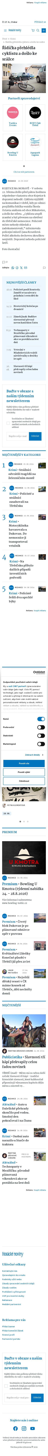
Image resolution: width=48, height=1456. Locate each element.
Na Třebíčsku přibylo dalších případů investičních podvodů (21, 569)
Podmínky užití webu (12, 1279)
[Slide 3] (28, 821)
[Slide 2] (24, 821)
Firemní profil (8, 1335)
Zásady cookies (9, 1288)
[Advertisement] (24, 11)
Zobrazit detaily (32, 755)
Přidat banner (8, 1326)
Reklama (30, 3)
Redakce (12, 181)
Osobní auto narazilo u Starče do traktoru (15, 1140)
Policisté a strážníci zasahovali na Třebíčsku (21, 500)
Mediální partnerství (11, 1304)
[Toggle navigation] (5, 30)
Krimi (13, 39)
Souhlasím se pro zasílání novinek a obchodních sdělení (26, 423)
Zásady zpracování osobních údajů (18, 1283)
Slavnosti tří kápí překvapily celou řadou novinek (26, 369)
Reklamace (7, 1300)
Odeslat (35, 436)
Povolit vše (24, 763)
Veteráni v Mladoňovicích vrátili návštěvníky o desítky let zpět (26, 354)
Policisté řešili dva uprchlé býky (21, 597)
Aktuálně (9, 1104)
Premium (9, 884)
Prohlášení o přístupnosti (14, 1292)
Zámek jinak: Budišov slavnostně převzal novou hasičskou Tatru (26, 319)
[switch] (41, 727)
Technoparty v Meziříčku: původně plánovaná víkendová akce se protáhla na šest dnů (26, 336)
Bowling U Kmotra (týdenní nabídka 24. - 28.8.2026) (22, 889)
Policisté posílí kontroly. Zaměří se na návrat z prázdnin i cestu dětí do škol (27, 294)
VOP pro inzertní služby (13, 1296)
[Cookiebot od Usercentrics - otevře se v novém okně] (34, 672)
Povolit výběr (24, 772)
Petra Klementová (16, 805)
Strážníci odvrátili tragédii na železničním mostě (22, 474)
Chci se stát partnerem (24, 172)
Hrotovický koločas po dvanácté (26, 308)
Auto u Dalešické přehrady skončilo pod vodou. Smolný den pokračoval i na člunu (16, 1112)
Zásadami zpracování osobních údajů (24, 420)
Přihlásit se (40, 22)
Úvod (4, 39)
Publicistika (12, 1057)
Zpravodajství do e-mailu (13, 1275)
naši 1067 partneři (17, 686)
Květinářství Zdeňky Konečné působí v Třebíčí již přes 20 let (16, 957)
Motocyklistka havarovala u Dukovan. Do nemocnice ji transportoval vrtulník (18, 535)
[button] (44, 30)
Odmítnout (24, 781)
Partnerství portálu (11, 1339)
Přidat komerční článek (12, 1331)
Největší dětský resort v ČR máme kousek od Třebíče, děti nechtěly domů (17, 985)
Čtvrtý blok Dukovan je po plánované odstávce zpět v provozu (16, 928)
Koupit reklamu (40, 3)
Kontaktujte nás (9, 1271)
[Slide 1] (24, 166)
